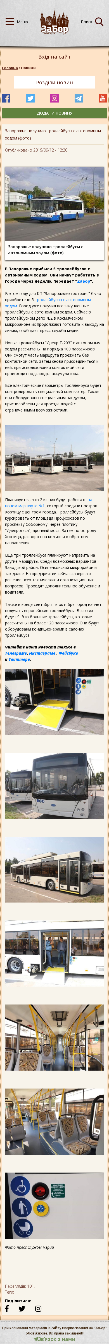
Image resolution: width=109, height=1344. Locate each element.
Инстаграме (42, 653)
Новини (28, 67)
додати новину (54, 113)
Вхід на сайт (54, 57)
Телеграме (16, 653)
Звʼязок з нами (56, 1339)
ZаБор (83, 281)
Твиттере (19, 659)
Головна (10, 67)
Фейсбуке (68, 653)
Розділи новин (54, 82)
